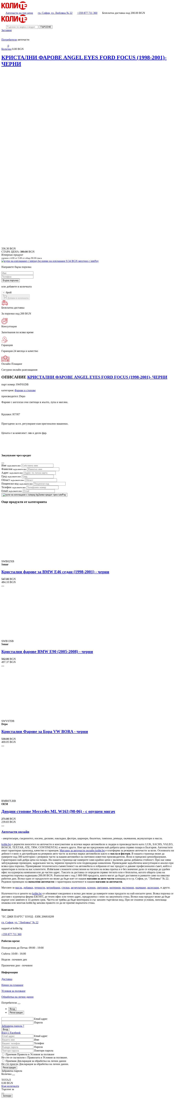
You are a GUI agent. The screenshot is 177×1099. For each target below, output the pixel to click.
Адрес (12, 472)
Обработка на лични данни (17, 996)
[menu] (4, 36)
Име (11, 465)
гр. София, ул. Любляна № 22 (55, 12)
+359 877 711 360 (87, 12)
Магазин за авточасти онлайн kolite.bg (82, 850)
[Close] (2, 463)
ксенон (91, 887)
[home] (14, 8)
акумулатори (78, 887)
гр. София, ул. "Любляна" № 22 (19, 922)
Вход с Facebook (11, 1032)
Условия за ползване (13, 990)
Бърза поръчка (10, 280)
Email (11, 490)
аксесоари (153, 887)
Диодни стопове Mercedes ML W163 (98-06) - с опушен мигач (58, 811)
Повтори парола (43, 1050)
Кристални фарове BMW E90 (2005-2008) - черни (47, 651)
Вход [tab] (12, 1009)
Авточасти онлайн (15, 832)
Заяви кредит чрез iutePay (52, 494)
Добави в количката (17, 298)
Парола (38, 1022)
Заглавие (6, 30)
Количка (6, 49)
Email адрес (41, 1018)
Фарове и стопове (25, 390)
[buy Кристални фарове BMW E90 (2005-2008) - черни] (2, 666)
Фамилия (14, 469)
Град (11, 476)
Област (12, 480)
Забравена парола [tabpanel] (11, 1070)
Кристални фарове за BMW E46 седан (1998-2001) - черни (55, 572)
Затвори (7, 1095)
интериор (115, 887)
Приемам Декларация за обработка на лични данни (36, 1060)
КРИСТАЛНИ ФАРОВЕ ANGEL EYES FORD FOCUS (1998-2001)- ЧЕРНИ (97, 377)
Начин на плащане (12, 985)
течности (39, 887)
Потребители (9, 39)
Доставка (6, 979)
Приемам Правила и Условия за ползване (30, 1054)
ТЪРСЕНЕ (45, 27)
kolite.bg (6, 844)
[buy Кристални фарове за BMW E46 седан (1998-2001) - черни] (2, 586)
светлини (102, 887)
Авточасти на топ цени (19, 12)
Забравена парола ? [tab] (12, 1025)
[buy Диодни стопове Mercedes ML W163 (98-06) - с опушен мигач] (2, 825)
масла (18, 887)
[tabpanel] (88, 1025)
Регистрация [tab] (16, 1012)
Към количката (10, 1086)
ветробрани (53, 887)
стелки (65, 887)
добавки (28, 887)
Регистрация (9, 1067)
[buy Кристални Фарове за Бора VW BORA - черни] (2, 746)
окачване (140, 887)
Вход (5, 1029)
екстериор (128, 887)
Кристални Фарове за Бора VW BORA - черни (44, 731)
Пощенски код (17, 483)
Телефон (13, 487)
